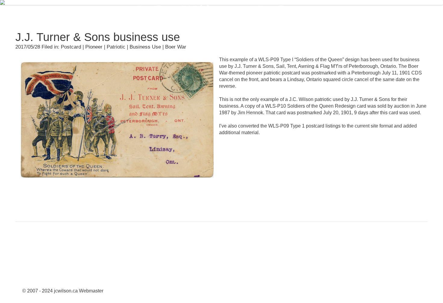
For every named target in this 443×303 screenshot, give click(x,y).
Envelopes (282, 12)
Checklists (411, 12)
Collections (193, 12)
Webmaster (91, 290)
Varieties (369, 12)
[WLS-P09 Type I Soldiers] (117, 182)
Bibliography (408, 37)
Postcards (238, 12)
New (156, 12)
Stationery (327, 12)
